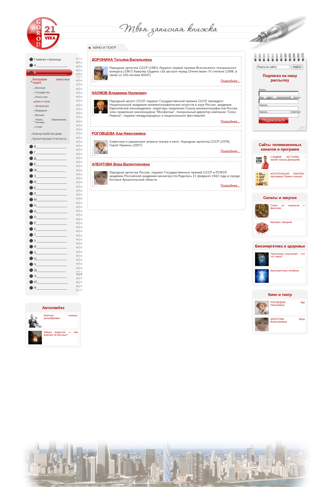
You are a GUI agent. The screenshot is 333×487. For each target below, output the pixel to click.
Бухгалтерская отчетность (50, 138)
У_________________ (48, 240)
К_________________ (48, 188)
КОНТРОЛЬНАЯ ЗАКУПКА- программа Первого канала (287, 175)
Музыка (39, 115)
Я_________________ (48, 288)
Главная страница (45, 59)
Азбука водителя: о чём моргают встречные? (61, 333)
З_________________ (48, 176)
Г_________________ (48, 152)
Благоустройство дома (47, 133)
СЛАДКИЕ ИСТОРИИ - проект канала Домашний (287, 158)
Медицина (41, 110)
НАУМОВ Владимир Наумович (119, 93)
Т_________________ (48, 235)
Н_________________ (48, 205)
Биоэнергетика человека (284, 270)
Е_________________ (48, 164)
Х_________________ (48, 252)
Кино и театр (42, 101)
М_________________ (48, 199)
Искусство (41, 97)
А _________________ (48, 65)
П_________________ (48, 217)
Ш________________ (47, 270)
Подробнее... (230, 81)
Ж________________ (47, 170)
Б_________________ (48, 72)
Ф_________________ (48, 246)
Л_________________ (48, 193)
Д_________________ (48, 158)
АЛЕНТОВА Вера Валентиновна (121, 164)
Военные (40, 87)
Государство (42, 92)
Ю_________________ (48, 282)
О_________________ (48, 211)
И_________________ (48, 182)
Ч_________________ (48, 264)
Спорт (38, 126)
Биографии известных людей (51, 81)
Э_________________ (48, 276)
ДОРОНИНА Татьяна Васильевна (122, 60)
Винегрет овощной (281, 222)
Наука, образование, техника (51, 121)
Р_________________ (48, 223)
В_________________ (48, 146)
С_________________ (48, 229)
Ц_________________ (48, 258)
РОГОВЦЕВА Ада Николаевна (119, 133)
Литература (42, 106)
